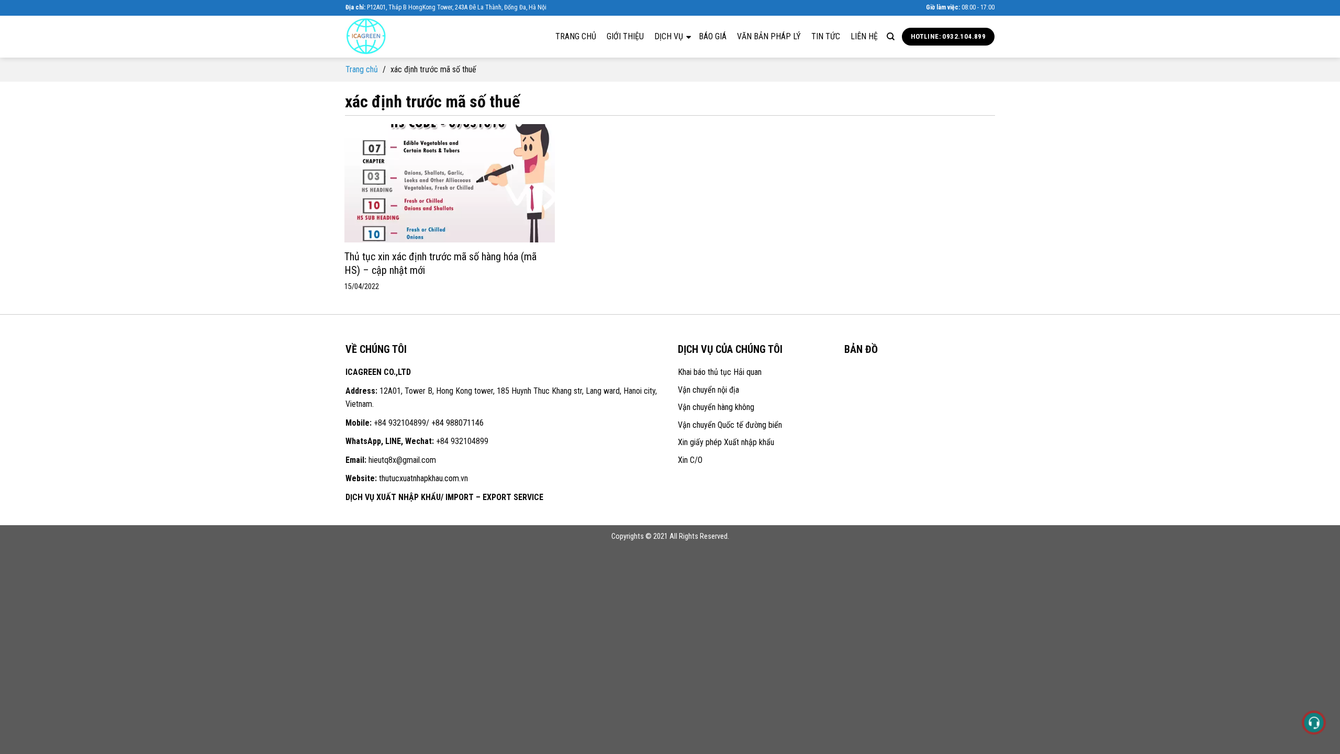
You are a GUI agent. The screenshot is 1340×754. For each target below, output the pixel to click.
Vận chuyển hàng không (716, 407)
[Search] (891, 37)
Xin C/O (690, 460)
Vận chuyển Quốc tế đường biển (730, 425)
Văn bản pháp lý (769, 36)
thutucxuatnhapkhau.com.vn (423, 478)
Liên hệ (864, 36)
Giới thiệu (625, 36)
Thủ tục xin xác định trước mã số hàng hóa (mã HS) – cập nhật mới (440, 263)
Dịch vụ (669, 36)
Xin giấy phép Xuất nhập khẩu (726, 442)
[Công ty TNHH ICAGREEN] (397, 37)
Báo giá (713, 36)
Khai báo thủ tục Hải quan (720, 372)
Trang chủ (575, 36)
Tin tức (825, 36)
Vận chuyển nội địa (708, 390)
